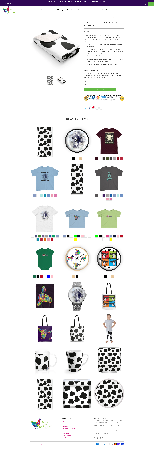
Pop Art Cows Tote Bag (109, 296)
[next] (79, 46)
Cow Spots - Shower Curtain (109, 361)
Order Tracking (66, 438)
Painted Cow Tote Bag (45, 328)
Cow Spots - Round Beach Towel (109, 393)
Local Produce (50, 10)
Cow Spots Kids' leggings (109, 328)
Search (64, 421)
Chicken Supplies (61, 10)
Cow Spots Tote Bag (77, 328)
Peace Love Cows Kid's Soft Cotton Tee (109, 178)
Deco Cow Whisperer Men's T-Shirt (109, 141)
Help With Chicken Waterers (69, 428)
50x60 (86, 84)
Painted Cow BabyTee (77, 218)
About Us (109, 10)
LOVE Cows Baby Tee (109, 218)
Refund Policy (66, 430)
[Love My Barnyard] (13, 10)
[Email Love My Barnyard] (10, 4)
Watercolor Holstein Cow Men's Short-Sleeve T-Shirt (45, 218)
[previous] (32, 46)
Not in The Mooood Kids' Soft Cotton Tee (45, 178)
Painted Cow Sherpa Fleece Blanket (45, 296)
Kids (102, 10)
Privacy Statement (67, 435)
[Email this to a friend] (101, 108)
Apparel (69, 10)
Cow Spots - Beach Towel (45, 394)
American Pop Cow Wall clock (109, 259)
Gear (86, 10)
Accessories (94, 10)
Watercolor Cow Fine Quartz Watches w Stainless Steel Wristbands (77, 296)
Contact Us (65, 426)
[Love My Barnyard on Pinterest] (5, 4)
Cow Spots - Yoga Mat (77, 179)
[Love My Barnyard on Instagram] (8, 4)
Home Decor (78, 10)
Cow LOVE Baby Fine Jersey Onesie (45, 259)
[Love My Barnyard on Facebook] (2, 4)
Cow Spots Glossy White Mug (45, 361)
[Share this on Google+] (97, 108)
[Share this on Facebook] (89, 108)
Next (121, 17)
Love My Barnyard (39, 444)
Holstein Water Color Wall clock (77, 141)
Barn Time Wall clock (77, 259)
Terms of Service (66, 433)
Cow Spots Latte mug (77, 361)
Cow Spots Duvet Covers (77, 394)
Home (43, 10)
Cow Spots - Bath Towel (45, 142)
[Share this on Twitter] (85, 108)
